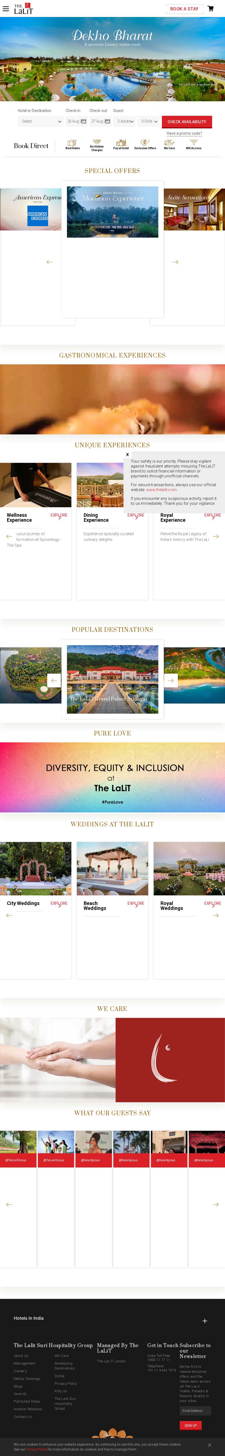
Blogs (18, 1386)
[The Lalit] (23, 9)
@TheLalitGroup (15, 1160)
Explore (59, 515)
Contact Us (23, 1417)
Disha (59, 1376)
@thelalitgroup (90, 1160)
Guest (118, 110)
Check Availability (187, 122)
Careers (20, 1371)
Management (24, 1363)
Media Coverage (27, 1379)
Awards (20, 1394)
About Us (21, 1356)
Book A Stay (184, 8)
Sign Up (191, 1426)
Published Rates (27, 1401)
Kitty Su (61, 1391)
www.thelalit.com (161, 490)
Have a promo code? (184, 133)
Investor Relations (28, 1409)
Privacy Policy (66, 1384)
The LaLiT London (111, 1361)
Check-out (98, 110)
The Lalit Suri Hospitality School (65, 1404)
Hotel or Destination (34, 110)
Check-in (73, 110)
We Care (62, 1356)
